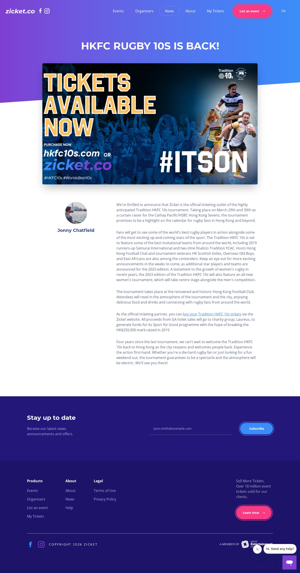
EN (284, 11)
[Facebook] (41, 10)
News (169, 11)
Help (69, 507)
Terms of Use (105, 490)
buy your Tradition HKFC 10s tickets (212, 314)
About (190, 11)
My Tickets (215, 11)
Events (118, 11)
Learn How (251, 513)
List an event (249, 11)
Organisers (144, 11)
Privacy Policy (105, 499)
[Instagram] (47, 11)
